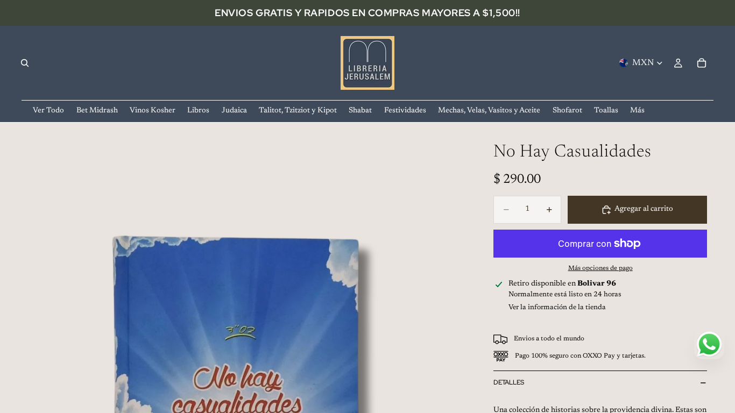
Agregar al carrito (643, 209)
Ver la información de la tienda (557, 307)
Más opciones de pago (600, 268)
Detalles (508, 382)
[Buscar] (25, 63)
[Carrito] (701, 63)
